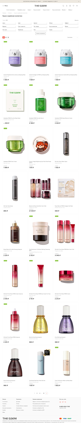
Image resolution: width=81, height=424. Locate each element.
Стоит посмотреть (10, 9)
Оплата (17, 403)
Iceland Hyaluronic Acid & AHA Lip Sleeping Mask (66, 74)
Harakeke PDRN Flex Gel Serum (36, 118)
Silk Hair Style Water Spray (61, 161)
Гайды (4, 412)
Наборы (70, 9)
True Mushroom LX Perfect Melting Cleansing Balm (39, 250)
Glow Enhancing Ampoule (9, 380)
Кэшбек (4, 410)
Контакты (4, 403)
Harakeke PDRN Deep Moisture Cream (63, 118)
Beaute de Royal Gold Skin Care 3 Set (37, 206)
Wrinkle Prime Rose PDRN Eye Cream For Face (39, 293)
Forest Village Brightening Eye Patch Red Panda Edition (40, 162)
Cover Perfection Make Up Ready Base (63, 380)
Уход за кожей (36, 9)
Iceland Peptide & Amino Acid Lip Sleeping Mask (14, 74)
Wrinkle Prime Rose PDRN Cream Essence (13, 293)
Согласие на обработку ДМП (38, 410)
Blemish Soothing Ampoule (35, 337)
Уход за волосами (56, 9)
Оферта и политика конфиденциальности (41, 401)
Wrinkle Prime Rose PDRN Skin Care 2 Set (64, 249)
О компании (5, 401)
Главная (4, 13)
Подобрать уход (21, 9)
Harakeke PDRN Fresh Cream (10, 161)
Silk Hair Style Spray (8, 206)
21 (43, 393)
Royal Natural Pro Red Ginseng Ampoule (13, 249)
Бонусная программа (7, 408)
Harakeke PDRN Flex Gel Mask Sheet (12, 118)
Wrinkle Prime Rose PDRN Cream (62, 293)
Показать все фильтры (40, 33)
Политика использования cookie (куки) (41, 405)
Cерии (29, 9)
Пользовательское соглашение (39, 403)
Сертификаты (19, 408)
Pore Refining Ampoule (60, 337)
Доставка (18, 401)
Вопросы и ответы (20, 410)
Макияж (64, 9)
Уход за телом (46, 9)
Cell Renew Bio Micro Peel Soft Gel (37, 380)
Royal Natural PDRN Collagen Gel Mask (64, 206)
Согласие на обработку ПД (38, 408)
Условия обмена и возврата (22, 405)
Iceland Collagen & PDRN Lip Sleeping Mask (39, 74)
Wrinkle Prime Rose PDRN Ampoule (12, 337)
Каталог (10, 13)
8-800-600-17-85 (64, 406)
